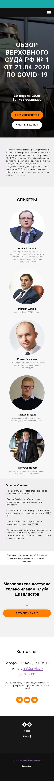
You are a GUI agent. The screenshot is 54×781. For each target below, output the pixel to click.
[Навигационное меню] (5, 4)
